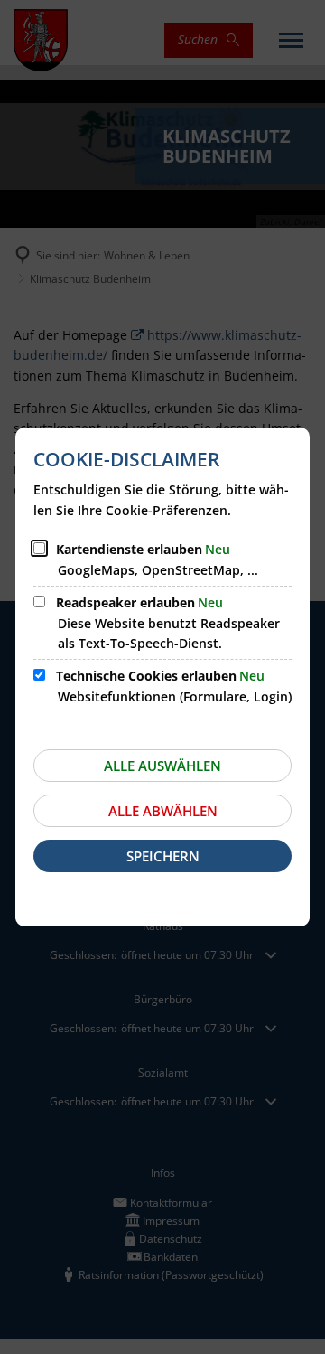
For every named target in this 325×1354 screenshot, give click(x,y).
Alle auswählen (162, 766)
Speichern (163, 856)
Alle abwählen (163, 811)
